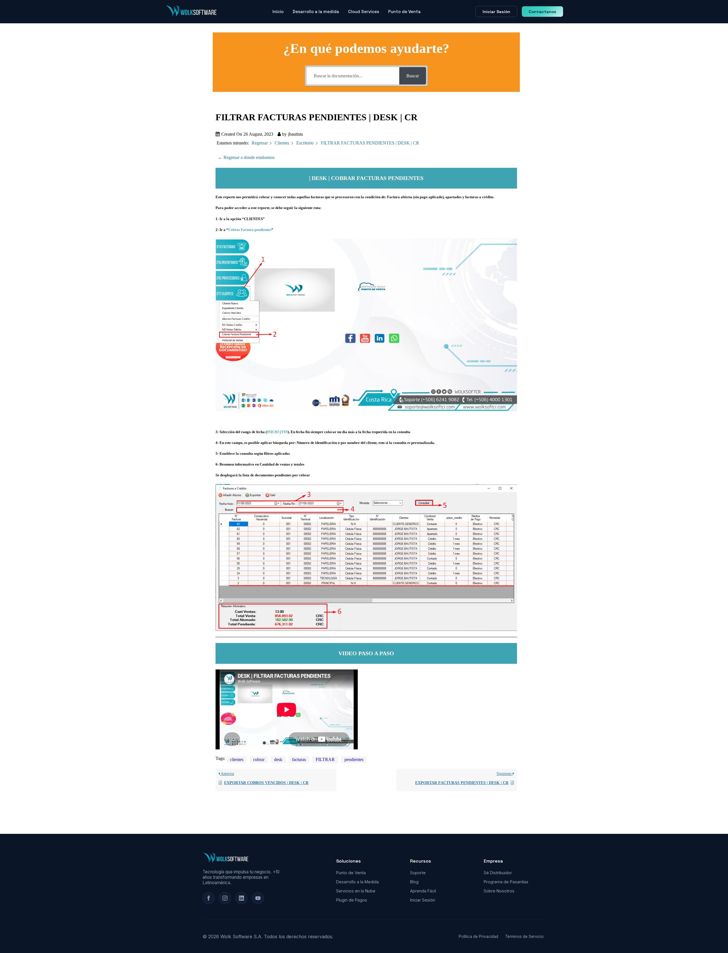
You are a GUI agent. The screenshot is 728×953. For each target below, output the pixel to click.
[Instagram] (225, 898)
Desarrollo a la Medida (357, 881)
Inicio (278, 11)
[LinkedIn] (241, 898)
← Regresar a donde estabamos (246, 157)
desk (278, 759)
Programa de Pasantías (506, 881)
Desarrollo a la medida (316, 11)
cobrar (258, 759)
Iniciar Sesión (496, 11)
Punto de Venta (404, 11)
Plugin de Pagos (351, 900)
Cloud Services (363, 11)
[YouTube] (258, 898)
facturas (299, 759)
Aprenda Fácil (423, 890)
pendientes (353, 759)
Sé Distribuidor (498, 872)
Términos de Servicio (524, 936)
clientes (236, 759)
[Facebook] (208, 898)
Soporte (418, 872)
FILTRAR (325, 759)
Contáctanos (542, 11)
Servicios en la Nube (355, 890)
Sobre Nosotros (499, 890)
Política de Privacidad (478, 936)
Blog (414, 881)
